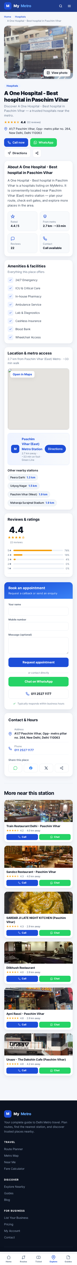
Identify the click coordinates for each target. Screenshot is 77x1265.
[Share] (37, 153)
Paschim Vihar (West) (28, 494)
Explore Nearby (14, 1186)
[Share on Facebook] (31, 768)
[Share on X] (46, 768)
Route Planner (13, 1149)
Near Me (10, 1162)
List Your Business (16, 1217)
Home (7, 16)
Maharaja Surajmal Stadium (32, 502)
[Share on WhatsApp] (15, 768)
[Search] (60, 6)
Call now (19, 142)
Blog (7, 1199)
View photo (60, 72)
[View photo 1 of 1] (38, 52)
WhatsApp (46, 142)
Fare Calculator (14, 1168)
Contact (9, 1237)
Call (24, 836)
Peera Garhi (22, 477)
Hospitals (20, 16)
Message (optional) (20, 634)
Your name (14, 604)
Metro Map (11, 1155)
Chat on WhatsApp (39, 681)
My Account (12, 1230)
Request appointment (39, 662)
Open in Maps (22, 374)
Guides (8, 1193)
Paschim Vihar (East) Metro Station (32, 444)
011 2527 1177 (41, 694)
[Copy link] (62, 768)
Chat (57, 836)
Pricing (8, 1224)
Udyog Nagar (23, 485)
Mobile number (17, 619)
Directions (20, 153)
